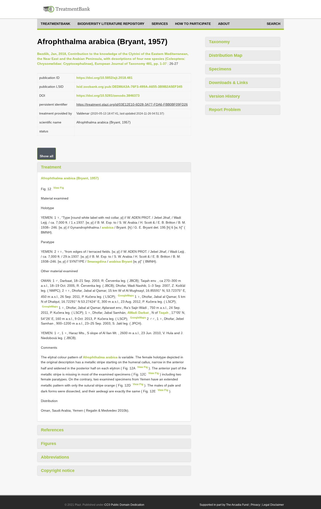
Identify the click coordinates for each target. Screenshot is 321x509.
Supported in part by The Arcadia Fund (224, 504)
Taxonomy (219, 41)
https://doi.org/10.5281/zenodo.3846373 (108, 95)
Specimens (220, 69)
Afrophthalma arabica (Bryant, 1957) (70, 178)
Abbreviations (55, 457)
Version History (224, 96)
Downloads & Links (228, 82)
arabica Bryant (120, 261)
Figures (48, 443)
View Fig (58, 187)
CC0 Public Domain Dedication (124, 504)
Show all (46, 156)
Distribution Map (225, 55)
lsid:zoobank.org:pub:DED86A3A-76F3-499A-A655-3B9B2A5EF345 (129, 86)
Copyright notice (57, 470)
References (52, 430)
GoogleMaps (126, 295)
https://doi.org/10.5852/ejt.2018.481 (104, 78)
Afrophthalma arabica (100, 357)
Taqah (164, 312)
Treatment (51, 167)
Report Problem (225, 109)
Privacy (255, 504)
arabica (108, 227)
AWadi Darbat (138, 312)
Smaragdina (96, 261)
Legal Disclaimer (273, 504)
